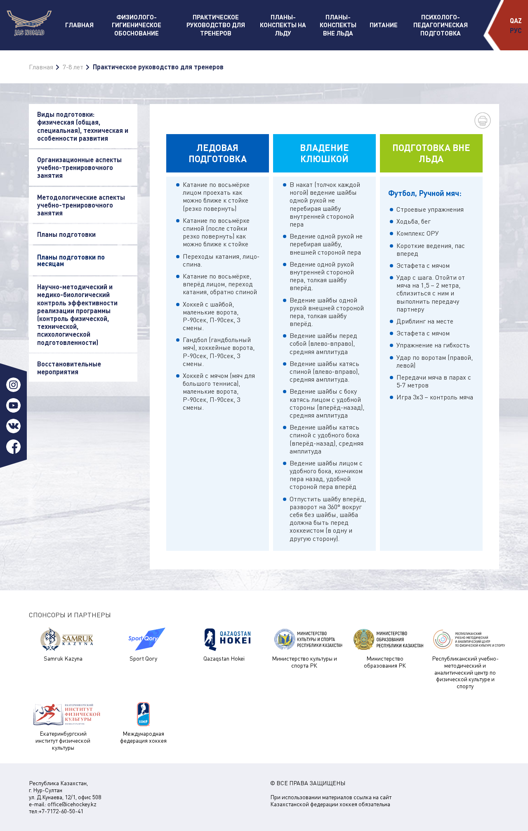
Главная (79, 24)
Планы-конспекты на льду (283, 24)
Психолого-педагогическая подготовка (440, 24)
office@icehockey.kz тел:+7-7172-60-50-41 (63, 807)
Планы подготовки (66, 234)
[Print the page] (482, 120)
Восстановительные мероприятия (69, 367)
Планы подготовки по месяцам (71, 260)
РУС (516, 30)
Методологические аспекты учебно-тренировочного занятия (81, 205)
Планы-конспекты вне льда (338, 24)
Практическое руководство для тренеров (215, 24)
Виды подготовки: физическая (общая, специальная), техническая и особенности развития (82, 126)
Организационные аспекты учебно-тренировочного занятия (79, 167)
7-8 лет (73, 67)
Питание (384, 24)
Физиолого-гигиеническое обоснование (136, 24)
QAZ (516, 20)
